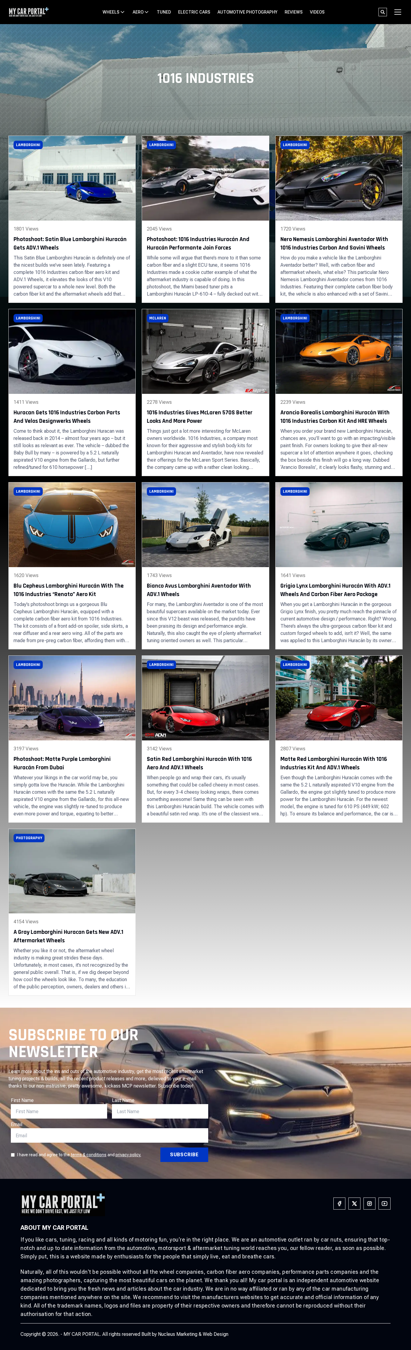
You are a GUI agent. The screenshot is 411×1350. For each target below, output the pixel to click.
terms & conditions (89, 1154)
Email (16, 1124)
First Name (22, 1100)
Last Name (123, 1100)
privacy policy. (128, 1154)
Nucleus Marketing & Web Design (193, 1334)
